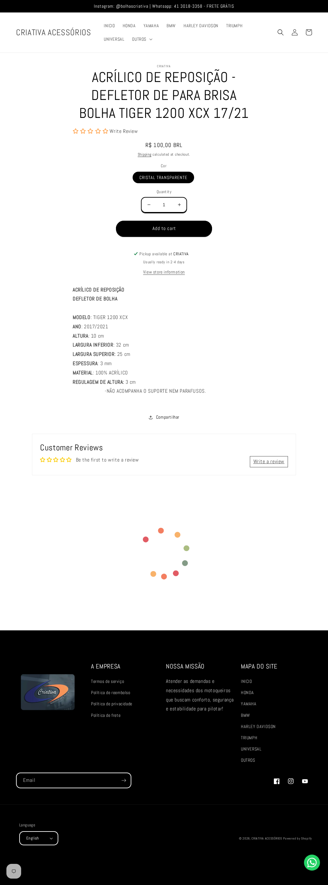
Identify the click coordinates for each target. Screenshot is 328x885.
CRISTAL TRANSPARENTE (163, 177)
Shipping (145, 154)
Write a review (268, 461)
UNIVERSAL (251, 749)
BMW (245, 715)
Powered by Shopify (297, 838)
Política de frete (105, 715)
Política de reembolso (110, 692)
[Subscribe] (124, 780)
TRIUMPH (249, 738)
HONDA (247, 692)
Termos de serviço (107, 681)
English (32, 838)
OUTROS (248, 760)
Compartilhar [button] (167, 417)
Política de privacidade (111, 704)
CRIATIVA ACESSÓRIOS (266, 838)
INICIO (246, 681)
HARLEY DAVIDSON (258, 726)
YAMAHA (249, 704)
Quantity (164, 191)
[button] (141, 39)
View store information (164, 272)
